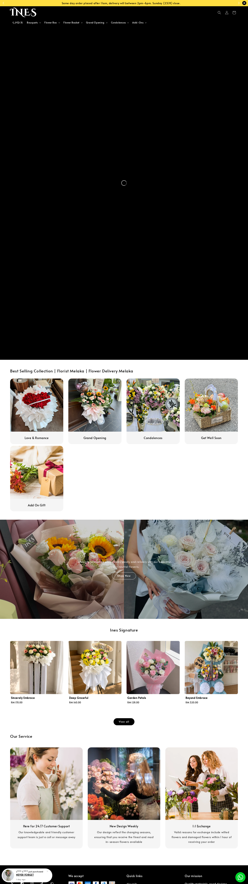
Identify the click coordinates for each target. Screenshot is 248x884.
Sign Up (155, 3)
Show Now (124, 575)
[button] (219, 12)
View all (124, 721)
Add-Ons (137, 22)
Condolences (118, 22)
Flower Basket (71, 22)
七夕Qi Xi (17, 22)
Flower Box (50, 22)
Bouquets (32, 22)
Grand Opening (95, 22)
